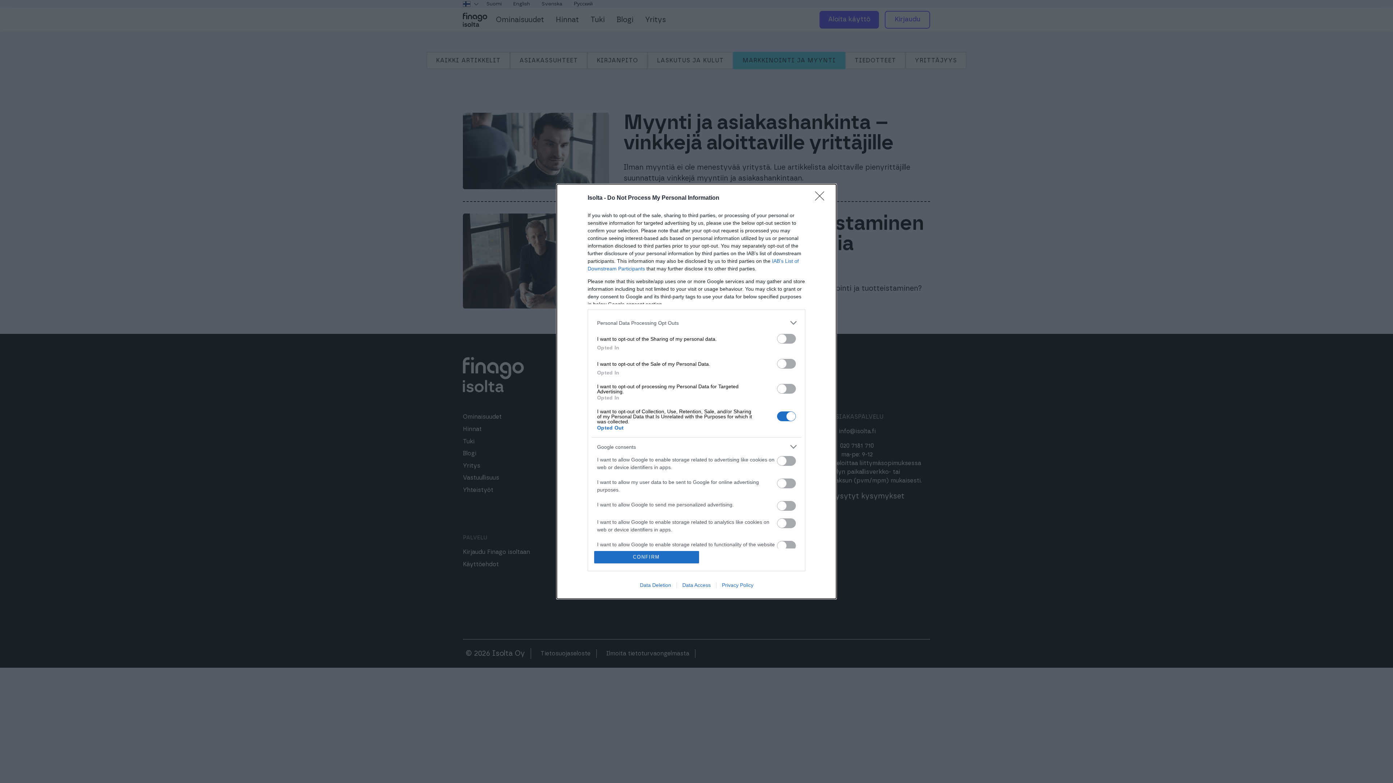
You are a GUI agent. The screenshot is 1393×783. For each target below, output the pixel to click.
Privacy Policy (737, 585)
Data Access (696, 585)
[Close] (822, 198)
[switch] (786, 339)
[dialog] (696, 391)
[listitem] (696, 323)
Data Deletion (655, 585)
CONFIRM (646, 557)
